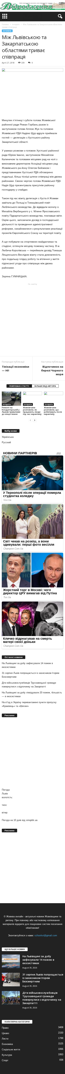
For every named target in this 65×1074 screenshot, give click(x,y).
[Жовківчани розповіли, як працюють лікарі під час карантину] (32, 398)
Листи (5, 1038)
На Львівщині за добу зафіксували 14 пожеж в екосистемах (27, 665)
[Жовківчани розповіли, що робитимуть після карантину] (53, 398)
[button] (59, 16)
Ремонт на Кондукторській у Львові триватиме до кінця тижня (11, 410)
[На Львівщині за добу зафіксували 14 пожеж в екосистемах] (11, 961)
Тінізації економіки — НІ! (15, 368)
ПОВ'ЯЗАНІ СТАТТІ (19, 386)
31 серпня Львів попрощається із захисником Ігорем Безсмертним (30, 675)
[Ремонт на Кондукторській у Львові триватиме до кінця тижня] (11, 398)
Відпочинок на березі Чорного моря (52, 370)
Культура (7, 1055)
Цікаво (5, 1033)
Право (5, 1027)
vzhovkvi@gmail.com (45, 935)
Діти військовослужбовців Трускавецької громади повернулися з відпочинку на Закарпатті (29, 684)
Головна (5, 24)
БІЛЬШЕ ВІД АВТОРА (45, 386)
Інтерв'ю (7, 31)
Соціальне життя (11, 1049)
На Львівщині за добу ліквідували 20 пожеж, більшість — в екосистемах (32, 694)
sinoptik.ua (31, 820)
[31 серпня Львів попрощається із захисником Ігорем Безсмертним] (11, 979)
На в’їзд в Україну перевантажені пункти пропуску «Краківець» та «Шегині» (29, 704)
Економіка (7, 1044)
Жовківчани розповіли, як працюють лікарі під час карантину (32, 410)
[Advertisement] (32, 319)
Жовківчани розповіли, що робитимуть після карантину (53, 410)
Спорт (5, 1060)
